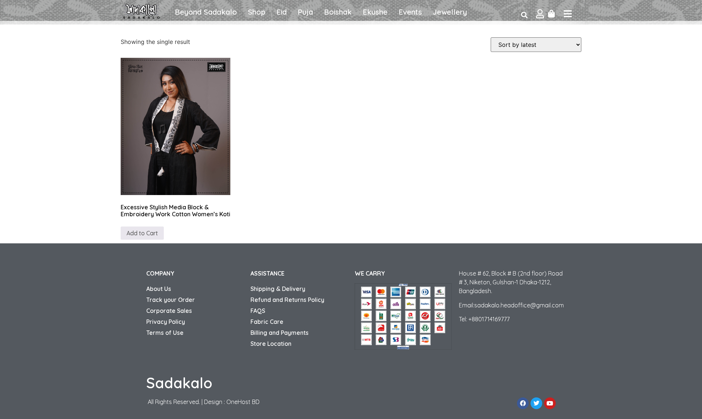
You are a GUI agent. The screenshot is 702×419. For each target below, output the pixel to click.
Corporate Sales (169, 310)
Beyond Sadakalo (206, 11)
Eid (281, 11)
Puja (305, 11)
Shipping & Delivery (277, 288)
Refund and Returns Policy (287, 299)
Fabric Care (266, 321)
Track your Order (170, 299)
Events (410, 11)
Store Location (270, 343)
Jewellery (450, 11)
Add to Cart (142, 233)
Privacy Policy (165, 321)
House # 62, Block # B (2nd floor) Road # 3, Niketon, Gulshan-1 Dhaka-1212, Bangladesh (511, 282)
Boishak (338, 11)
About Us (158, 288)
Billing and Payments (279, 332)
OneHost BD (243, 401)
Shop (256, 11)
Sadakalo (179, 383)
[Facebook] (523, 403)
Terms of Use (165, 332)
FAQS (257, 310)
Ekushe (375, 11)
